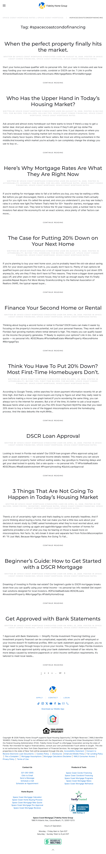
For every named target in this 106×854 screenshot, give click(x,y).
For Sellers (30, 113)
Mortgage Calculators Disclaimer (57, 756)
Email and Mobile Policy (74, 754)
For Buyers (15, 113)
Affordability (11, 183)
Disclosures (57, 754)
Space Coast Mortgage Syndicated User (39, 57)
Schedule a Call (27, 781)
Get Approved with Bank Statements (53, 619)
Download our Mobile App (53, 709)
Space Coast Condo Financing (70, 113)
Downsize (44, 253)
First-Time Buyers (50, 381)
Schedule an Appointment (27, 783)
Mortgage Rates (70, 183)
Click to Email (27, 775)
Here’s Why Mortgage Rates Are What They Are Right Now (53, 171)
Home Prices (20, 506)
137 (60, 673)
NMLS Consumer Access (84, 756)
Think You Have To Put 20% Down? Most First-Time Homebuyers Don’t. (53, 369)
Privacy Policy (8, 759)
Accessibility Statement (74, 751)
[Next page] (64, 673)
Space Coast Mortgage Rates (80, 59)
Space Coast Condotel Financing (79, 775)
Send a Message (27, 778)
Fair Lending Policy (95, 754)
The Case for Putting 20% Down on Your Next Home (53, 241)
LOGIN (66, 698)
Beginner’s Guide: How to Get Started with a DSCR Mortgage (53, 564)
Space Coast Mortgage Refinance (78, 783)
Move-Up (70, 253)
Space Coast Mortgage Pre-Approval (27, 805)
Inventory (34, 506)
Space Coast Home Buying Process (27, 800)
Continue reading (53, 83)
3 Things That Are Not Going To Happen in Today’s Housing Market (53, 494)
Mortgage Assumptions (31, 756)
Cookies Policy (42, 754)
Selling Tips (45, 113)
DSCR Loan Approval (53, 436)
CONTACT (53, 698)
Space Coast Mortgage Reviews (27, 808)
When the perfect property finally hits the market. (53, 47)
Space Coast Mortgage (50, 59)
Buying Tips (31, 253)
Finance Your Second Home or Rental (53, 308)
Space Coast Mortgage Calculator (27, 797)
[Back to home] (53, 5)
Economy (25, 183)
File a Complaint (12, 756)
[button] (4, 5)
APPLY (39, 698)
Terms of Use (23, 759)
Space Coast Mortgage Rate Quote (27, 802)
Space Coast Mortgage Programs (79, 778)
